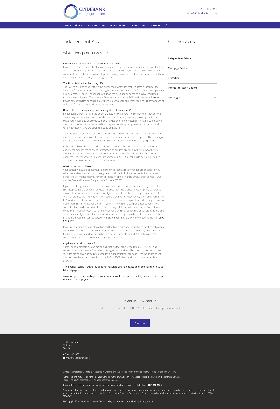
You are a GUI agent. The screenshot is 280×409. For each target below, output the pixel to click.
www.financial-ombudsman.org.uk (114, 217)
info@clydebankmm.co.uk (77, 357)
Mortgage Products (178, 68)
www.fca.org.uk (153, 97)
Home (68, 25)
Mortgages (174, 97)
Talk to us (140, 323)
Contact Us (155, 25)
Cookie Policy (131, 401)
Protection (174, 78)
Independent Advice (179, 58)
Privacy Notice (146, 401)
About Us (79, 25)
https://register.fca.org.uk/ (83, 379)
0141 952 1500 (72, 354)
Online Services (138, 25)
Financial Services (118, 25)
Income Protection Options (182, 87)
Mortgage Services (96, 25)
